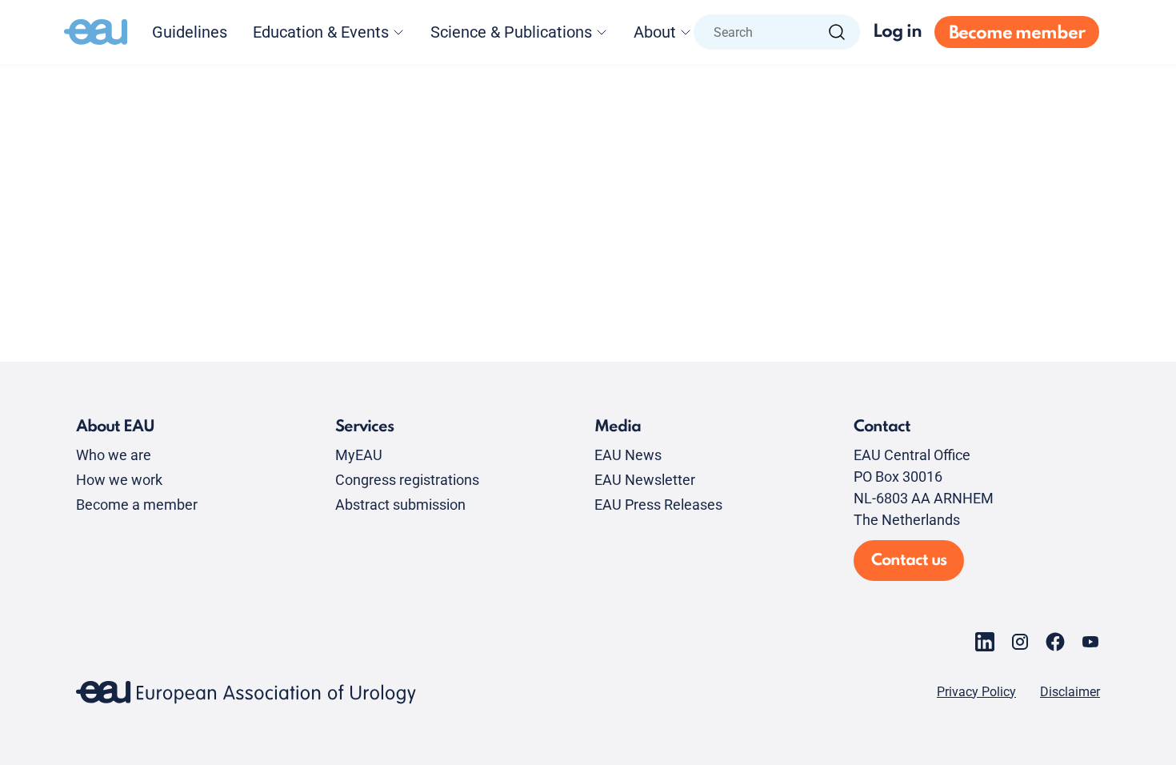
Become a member (137, 504)
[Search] (836, 32)
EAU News (628, 455)
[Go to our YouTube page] (1090, 641)
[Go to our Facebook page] (1055, 641)
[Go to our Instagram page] (1020, 641)
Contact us (908, 561)
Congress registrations (407, 479)
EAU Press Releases (658, 504)
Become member (1017, 33)
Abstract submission (400, 504)
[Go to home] (96, 32)
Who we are (113, 455)
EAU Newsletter (644, 479)
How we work (119, 479)
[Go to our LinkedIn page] (984, 641)
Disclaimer (1070, 692)
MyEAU (358, 455)
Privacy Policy (976, 692)
